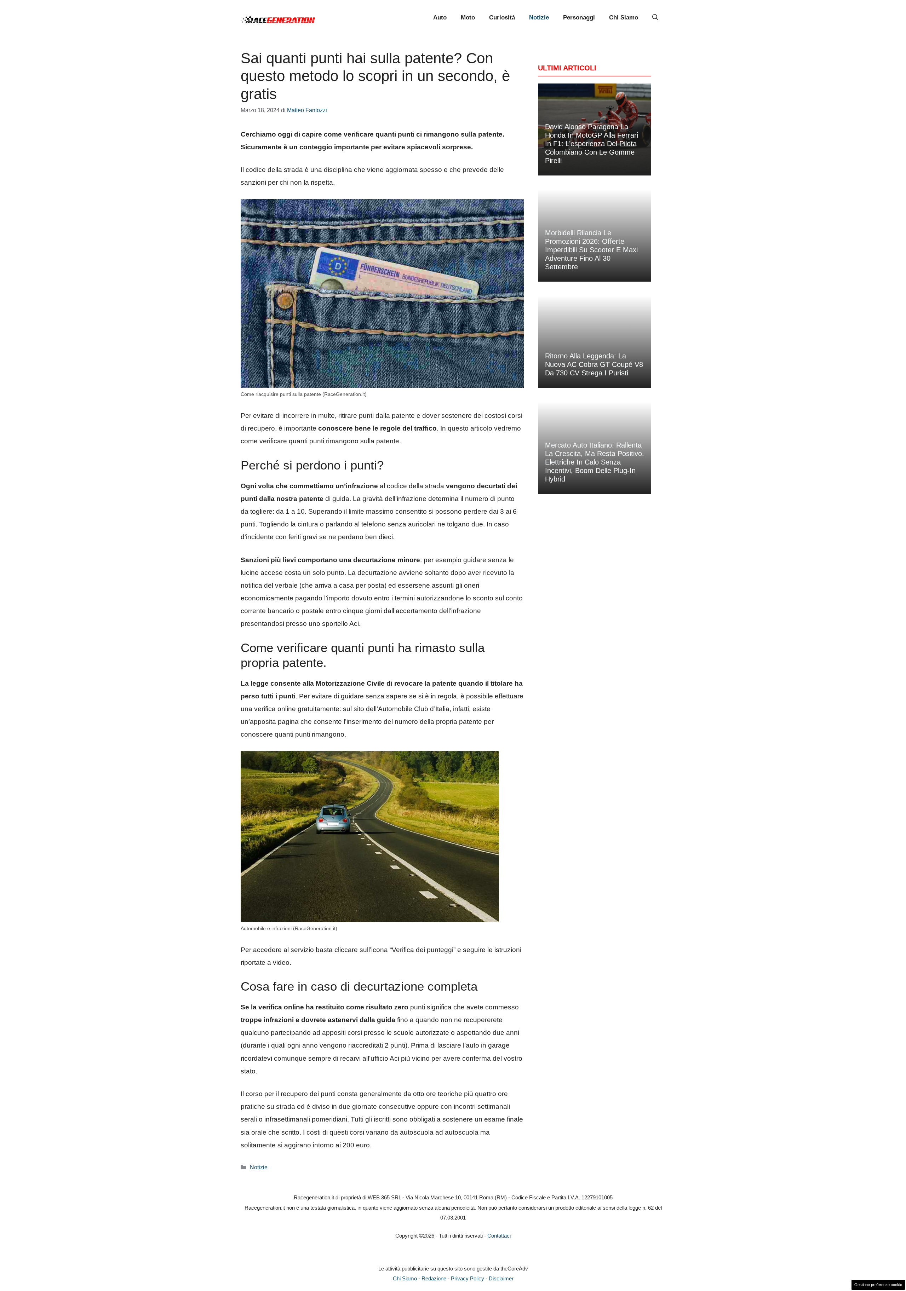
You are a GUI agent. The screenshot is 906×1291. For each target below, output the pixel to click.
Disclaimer (501, 1278)
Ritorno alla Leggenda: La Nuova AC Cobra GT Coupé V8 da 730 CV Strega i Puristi (594, 364)
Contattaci (499, 1236)
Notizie (539, 17)
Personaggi (579, 17)
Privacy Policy (467, 1278)
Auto (440, 17)
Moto (468, 17)
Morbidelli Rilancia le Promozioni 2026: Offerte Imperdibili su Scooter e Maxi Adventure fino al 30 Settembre (591, 250)
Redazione (434, 1278)
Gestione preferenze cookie (878, 1285)
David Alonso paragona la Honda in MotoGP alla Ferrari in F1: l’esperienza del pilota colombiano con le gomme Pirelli (591, 144)
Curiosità (502, 17)
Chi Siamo (623, 17)
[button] (655, 17)
